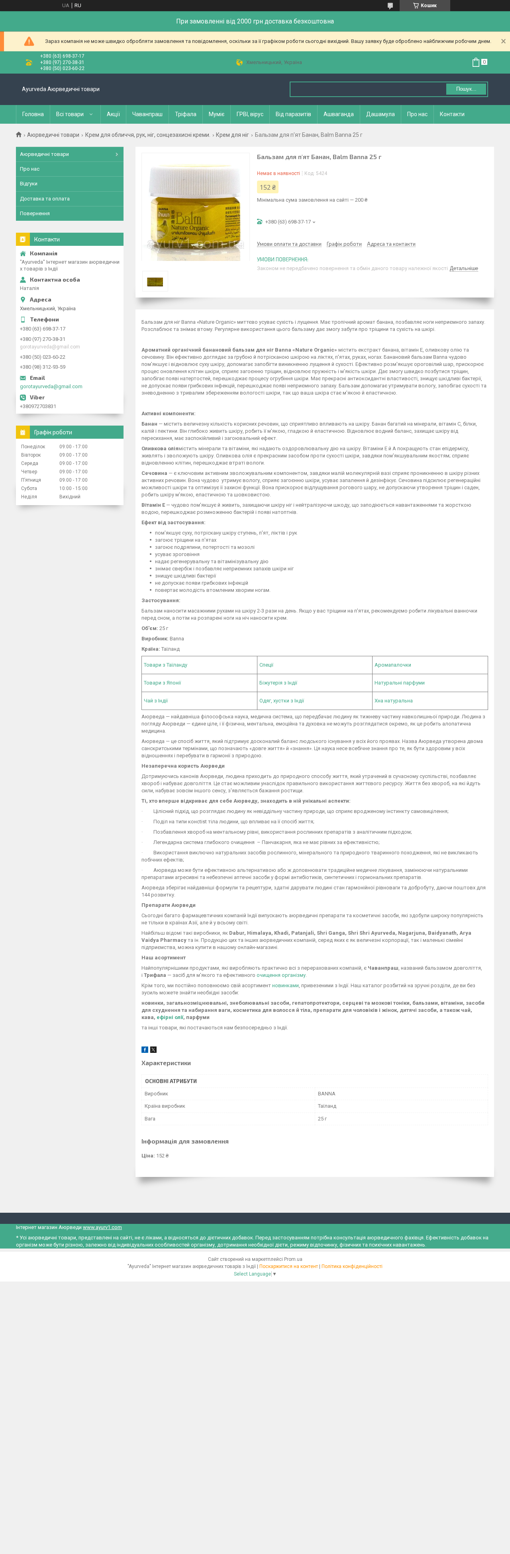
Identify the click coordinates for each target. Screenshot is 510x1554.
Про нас (417, 114)
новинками (285, 985)
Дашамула (380, 114)
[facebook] (144, 1051)
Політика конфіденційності (352, 1266)
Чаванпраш (147, 114)
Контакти (452, 114)
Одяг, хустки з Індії (281, 701)
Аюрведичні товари (53, 135)
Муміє (216, 114)
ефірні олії (170, 1017)
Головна (33, 114)
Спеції (266, 665)
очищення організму (281, 975)
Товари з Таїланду (165, 665)
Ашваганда (339, 114)
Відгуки (28, 184)
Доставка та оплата (45, 199)
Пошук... (466, 89)
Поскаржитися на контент (288, 1266)
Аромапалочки (393, 665)
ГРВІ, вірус (250, 114)
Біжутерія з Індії (278, 683)
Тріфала (185, 114)
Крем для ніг (232, 135)
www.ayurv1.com (102, 1227)
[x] (153, 1051)
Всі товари (70, 114)
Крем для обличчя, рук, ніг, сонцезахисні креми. (147, 135)
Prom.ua (293, 1259)
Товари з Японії (162, 683)
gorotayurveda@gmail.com (51, 386)
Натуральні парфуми (400, 683)
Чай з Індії (156, 701)
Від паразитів (293, 114)
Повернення (35, 213)
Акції (113, 114)
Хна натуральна (394, 701)
